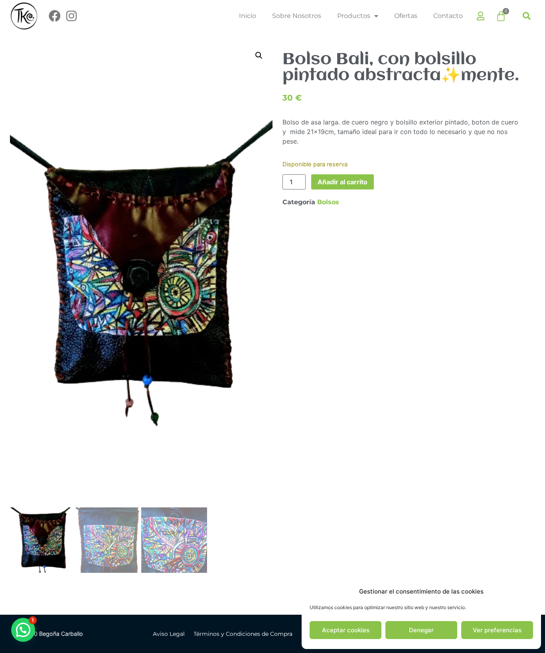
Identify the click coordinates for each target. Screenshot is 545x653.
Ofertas (405, 16)
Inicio (247, 16)
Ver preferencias (497, 630)
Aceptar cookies (345, 630)
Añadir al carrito (342, 182)
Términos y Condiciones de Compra (243, 633)
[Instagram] (71, 16)
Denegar (421, 630)
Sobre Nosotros (296, 16)
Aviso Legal (169, 633)
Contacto (448, 16)
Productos (353, 16)
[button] (527, 16)
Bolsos (328, 202)
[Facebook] (55, 16)
